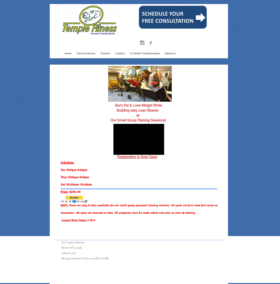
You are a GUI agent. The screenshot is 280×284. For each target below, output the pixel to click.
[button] (74, 199)
